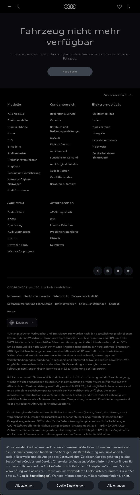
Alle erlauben (116, 485)
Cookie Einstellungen (70, 485)
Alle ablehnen (24, 485)
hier (126, 475)
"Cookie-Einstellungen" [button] (34, 475)
